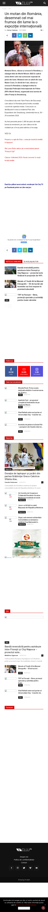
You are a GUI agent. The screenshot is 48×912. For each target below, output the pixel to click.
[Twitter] (24, 868)
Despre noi (24, 857)
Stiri (10, 9)
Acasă (4, 9)
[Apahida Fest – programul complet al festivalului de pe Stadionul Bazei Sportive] (10, 403)
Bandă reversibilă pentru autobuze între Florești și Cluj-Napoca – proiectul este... (23, 649)
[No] (45, 905)
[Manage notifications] (43, 908)
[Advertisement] (24, 215)
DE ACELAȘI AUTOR (31, 262)
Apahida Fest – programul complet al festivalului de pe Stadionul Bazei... (28, 402)
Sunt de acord (24, 908)
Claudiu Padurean (11, 482)
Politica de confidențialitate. (27, 905)
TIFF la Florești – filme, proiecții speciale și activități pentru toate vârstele (30, 297)
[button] (44, 3)
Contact (24, 862)
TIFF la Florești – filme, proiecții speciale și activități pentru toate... (30, 681)
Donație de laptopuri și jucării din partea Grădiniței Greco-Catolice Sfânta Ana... (22, 476)
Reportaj (8, 469)
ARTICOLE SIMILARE (13, 262)
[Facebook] (11, 868)
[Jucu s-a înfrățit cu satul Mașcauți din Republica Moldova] (10, 508)
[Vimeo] (30, 868)
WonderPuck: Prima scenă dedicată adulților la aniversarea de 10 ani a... (30, 390)
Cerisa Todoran (12, 30)
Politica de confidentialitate (24, 860)
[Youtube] (36, 868)
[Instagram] (17, 868)
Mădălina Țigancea (11, 655)
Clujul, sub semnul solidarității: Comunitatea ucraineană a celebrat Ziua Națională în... (30, 520)
